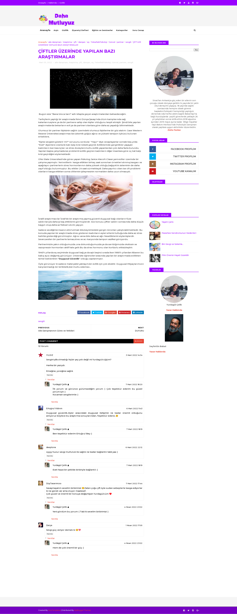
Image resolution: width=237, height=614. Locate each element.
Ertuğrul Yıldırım (54, 408)
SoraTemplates (54, 610)
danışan (81, 42)
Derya (49, 525)
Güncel (112, 42)
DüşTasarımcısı (53, 483)
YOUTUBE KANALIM (184, 171)
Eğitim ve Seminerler (102, 30)
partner (120, 42)
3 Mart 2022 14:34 (134, 355)
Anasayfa (42, 3)
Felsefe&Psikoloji (99, 42)
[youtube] (188, 3)
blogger (139, 341)
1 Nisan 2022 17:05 (134, 525)
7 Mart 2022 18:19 (134, 429)
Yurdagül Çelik (60, 384)
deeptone (51, 447)
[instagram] (193, 3)
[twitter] (184, 3)
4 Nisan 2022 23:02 (133, 507)
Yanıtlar (51, 379)
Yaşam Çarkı (167, 222)
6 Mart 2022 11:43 (134, 408)
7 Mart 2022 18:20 (134, 384)
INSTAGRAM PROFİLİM (183, 164)
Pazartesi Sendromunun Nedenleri (179, 233)
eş (88, 42)
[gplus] (197, 3)
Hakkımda (52, 3)
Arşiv (56, 30)
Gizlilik (62, 3)
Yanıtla (50, 375)
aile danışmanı (54, 42)
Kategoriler (122, 30)
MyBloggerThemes (82, 610)
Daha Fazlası (174, 130)
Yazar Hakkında (157, 351)
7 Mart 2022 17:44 (134, 483)
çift (75, 42)
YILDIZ (49, 355)
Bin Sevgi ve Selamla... (172, 244)
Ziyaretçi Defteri (80, 30)
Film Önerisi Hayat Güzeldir (175, 255)
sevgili (128, 42)
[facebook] (180, 3)
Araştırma (67, 42)
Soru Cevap (138, 30)
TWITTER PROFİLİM (184, 156)
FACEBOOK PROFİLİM (183, 149)
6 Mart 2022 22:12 (134, 447)
